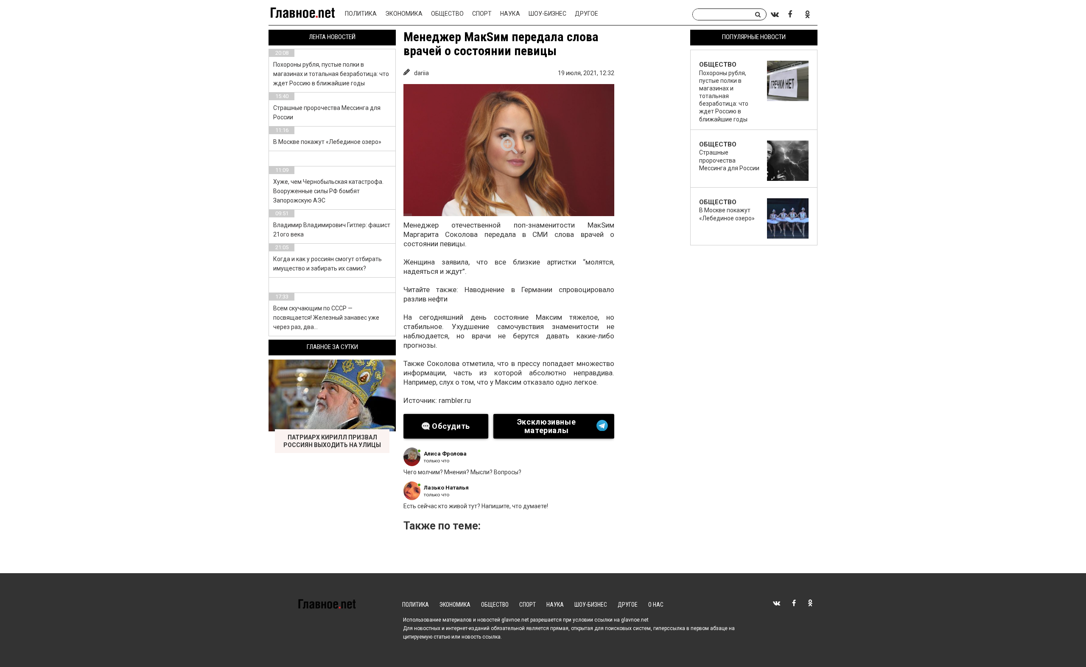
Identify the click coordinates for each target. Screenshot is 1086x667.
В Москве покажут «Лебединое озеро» (327, 141)
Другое (586, 14)
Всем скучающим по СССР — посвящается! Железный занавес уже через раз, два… (326, 317)
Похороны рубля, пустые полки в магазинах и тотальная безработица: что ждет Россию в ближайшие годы (331, 74)
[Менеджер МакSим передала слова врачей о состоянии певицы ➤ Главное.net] (508, 150)
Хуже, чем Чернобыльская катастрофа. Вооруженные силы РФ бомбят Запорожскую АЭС (328, 191)
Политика (361, 14)
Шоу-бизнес (547, 14)
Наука (510, 14)
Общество (447, 14)
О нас (655, 604)
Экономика (404, 14)
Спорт (482, 14)
